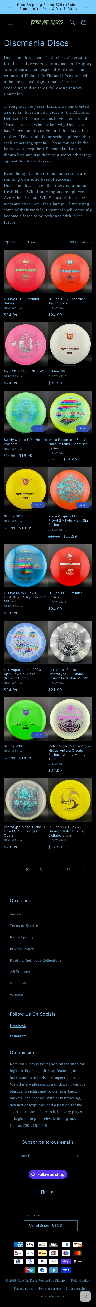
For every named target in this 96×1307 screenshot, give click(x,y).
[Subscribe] (76, 1156)
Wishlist (16, 995)
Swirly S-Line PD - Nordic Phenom (25, 442)
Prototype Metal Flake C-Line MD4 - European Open (25, 831)
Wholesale (18, 983)
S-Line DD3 (13, 516)
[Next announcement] (86, 6)
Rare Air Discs (27, 1280)
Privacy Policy (22, 949)
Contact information (50, 1296)
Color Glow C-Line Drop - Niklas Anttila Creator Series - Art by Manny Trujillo (70, 752)
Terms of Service (24, 926)
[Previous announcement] (9, 6)
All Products (20, 972)
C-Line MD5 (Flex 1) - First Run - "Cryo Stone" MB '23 (24, 597)
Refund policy (22, 937)
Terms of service (50, 1288)
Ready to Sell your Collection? (36, 960)
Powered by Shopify (52, 1280)
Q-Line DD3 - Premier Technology (66, 301)
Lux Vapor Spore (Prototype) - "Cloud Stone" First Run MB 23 (68, 674)
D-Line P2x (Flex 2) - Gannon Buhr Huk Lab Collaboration (67, 831)
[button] (10, 22)
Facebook (18, 1025)
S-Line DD (56, 371)
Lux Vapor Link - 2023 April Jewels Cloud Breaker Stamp (22, 674)
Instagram (18, 1036)
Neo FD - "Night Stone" (24, 371)
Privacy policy (23, 1288)
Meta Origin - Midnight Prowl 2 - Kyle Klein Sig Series (68, 520)
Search (15, 914)
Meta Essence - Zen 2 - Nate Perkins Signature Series (68, 444)
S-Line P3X (13, 746)
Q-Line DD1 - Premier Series (22, 301)
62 (69, 869)
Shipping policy (76, 1288)
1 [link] (13, 870)
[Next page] (83, 869)
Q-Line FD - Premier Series (65, 595)
